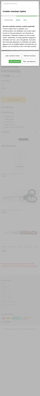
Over (25, 20)
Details (18, 20)
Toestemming (8, 20)
